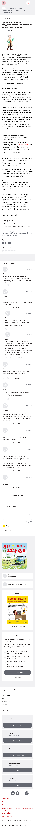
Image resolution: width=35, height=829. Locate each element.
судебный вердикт (25, 233)
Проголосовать (17, 672)
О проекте (5, 799)
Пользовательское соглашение (12, 802)
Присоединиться (17, 755)
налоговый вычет (20, 232)
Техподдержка (7, 816)
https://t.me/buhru (22, 144)
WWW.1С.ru (6, 695)
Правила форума (7, 813)
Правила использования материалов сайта (16, 805)
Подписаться (18, 725)
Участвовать (17, 740)
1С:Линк (4, 698)
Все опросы (18, 677)
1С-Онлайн (6, 701)
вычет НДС (10, 232)
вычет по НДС (13, 233)
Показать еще (17, 495)
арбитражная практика (10, 235)
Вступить (17, 770)
